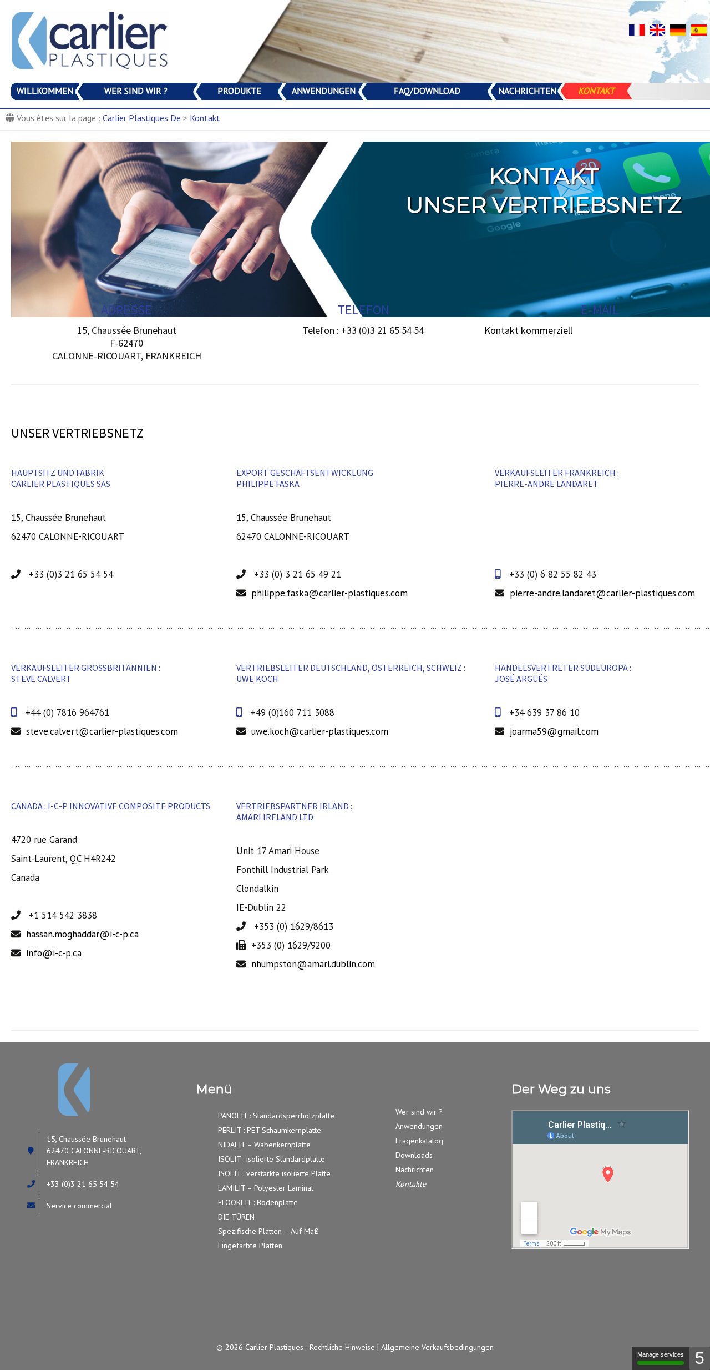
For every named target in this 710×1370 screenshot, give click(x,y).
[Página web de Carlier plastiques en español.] (700, 28)
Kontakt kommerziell (528, 330)
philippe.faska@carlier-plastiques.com (329, 593)
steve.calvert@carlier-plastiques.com (102, 731)
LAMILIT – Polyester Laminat (265, 1188)
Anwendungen (324, 90)
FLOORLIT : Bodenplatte (258, 1202)
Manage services (660, 1354)
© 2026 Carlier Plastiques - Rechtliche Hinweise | (298, 1347)
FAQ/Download (427, 90)
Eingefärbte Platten (250, 1246)
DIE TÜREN (236, 1217)
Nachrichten (527, 90)
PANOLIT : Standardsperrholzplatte (276, 1116)
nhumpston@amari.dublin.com (313, 964)
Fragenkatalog (419, 1141)
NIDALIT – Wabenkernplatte (264, 1145)
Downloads (414, 1155)
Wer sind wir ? (136, 90)
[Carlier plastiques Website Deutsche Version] (680, 28)
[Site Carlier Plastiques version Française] (639, 28)
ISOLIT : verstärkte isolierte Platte (274, 1173)
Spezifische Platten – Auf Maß (268, 1231)
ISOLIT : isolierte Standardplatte (271, 1159)
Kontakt (596, 90)
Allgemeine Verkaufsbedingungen (437, 1347)
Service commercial (79, 1206)
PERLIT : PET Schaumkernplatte (269, 1130)
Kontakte (410, 1184)
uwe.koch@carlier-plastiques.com (319, 731)
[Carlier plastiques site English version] (660, 28)
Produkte (239, 90)
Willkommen (45, 90)
